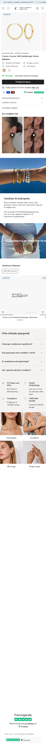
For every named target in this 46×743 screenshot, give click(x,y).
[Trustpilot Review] (28, 92)
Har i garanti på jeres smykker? (16, 370)
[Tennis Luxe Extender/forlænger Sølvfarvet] (20, 295)
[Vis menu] (3, 8)
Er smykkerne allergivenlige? (15, 361)
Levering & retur (9, 103)
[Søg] (8, 8)
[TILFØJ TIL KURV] (3, 312)
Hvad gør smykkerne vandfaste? (17, 344)
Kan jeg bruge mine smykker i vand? (18, 352)
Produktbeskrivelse (10, 98)
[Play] (12, 135)
